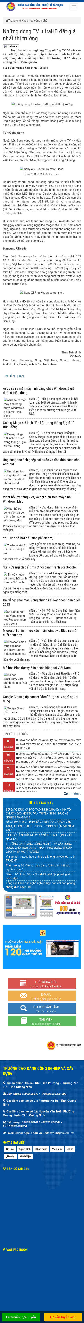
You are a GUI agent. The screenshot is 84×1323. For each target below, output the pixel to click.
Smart (64, 360)
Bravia (23, 364)
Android (8, 364)
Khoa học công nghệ (34, 20)
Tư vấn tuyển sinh (63, 1317)
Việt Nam (50, 360)
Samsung (26, 360)
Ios (16, 364)
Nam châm (50, 364)
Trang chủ (14, 20)
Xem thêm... (72, 794)
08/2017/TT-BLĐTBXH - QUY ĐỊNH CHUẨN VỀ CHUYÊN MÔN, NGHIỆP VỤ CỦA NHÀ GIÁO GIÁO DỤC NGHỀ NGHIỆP (41, 831)
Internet (75, 360)
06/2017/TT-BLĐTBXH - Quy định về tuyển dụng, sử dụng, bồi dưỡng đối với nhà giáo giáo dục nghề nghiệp (40, 850)
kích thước (35, 364)
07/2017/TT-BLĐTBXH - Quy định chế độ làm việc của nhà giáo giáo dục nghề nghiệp (39, 842)
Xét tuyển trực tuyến (21, 1317)
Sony (38, 360)
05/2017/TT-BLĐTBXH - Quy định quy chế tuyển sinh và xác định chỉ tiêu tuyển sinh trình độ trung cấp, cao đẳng (40, 859)
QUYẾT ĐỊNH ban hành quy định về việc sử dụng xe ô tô (41, 888)
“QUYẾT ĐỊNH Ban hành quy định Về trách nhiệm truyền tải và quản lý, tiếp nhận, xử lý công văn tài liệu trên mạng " (41, 870)
